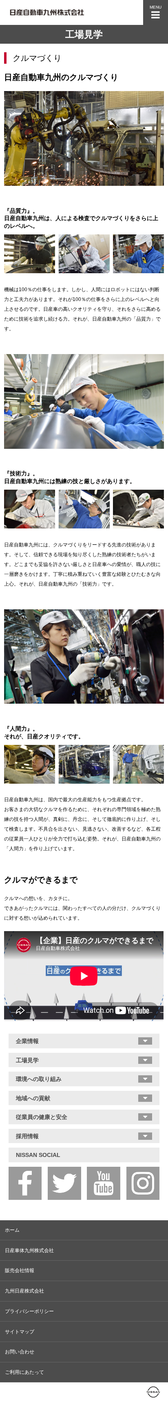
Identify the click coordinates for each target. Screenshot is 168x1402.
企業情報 (27, 1041)
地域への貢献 (33, 1098)
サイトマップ (19, 1332)
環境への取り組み (39, 1079)
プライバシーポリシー (29, 1311)
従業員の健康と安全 (41, 1117)
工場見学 (27, 1060)
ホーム (12, 1230)
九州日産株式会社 (24, 1291)
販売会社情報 (19, 1270)
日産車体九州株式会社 (29, 1250)
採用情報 (27, 1136)
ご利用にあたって (24, 1372)
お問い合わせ (19, 1352)
